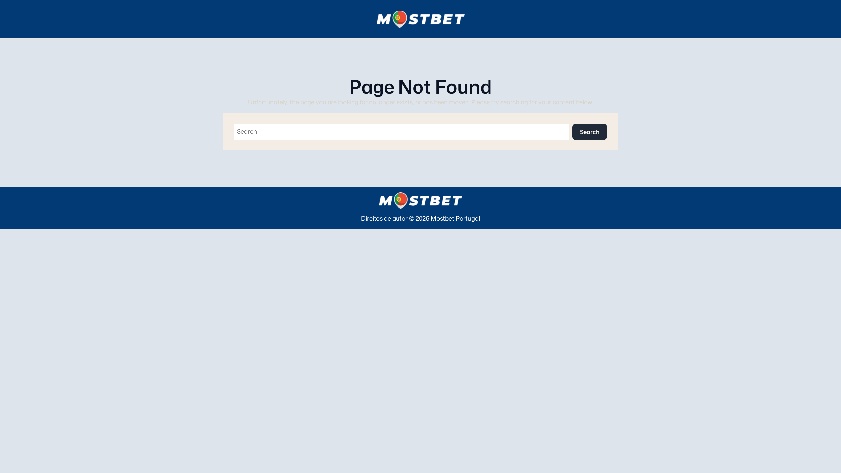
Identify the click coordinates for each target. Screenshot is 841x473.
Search (589, 132)
